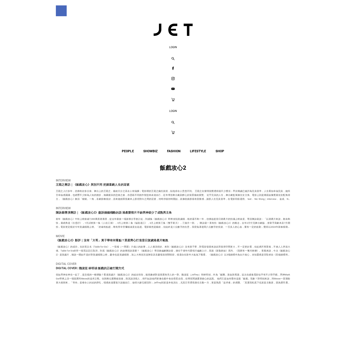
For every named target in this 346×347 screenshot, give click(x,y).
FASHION (174, 151)
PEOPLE (128, 151)
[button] (173, 59)
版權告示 (186, 336)
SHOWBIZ (150, 151)
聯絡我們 (207, 336)
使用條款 (165, 336)
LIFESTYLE (198, 151)
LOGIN (173, 47)
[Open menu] (61, 10)
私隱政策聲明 (141, 336)
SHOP (220, 151)
